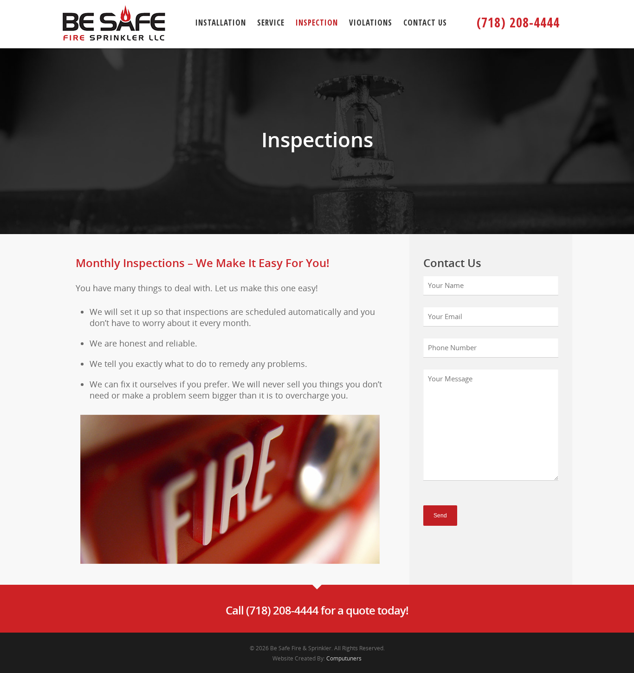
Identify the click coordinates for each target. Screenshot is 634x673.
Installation (220, 22)
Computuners (344, 658)
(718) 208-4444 (518, 22)
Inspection (317, 22)
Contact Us (425, 22)
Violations (370, 22)
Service (271, 22)
